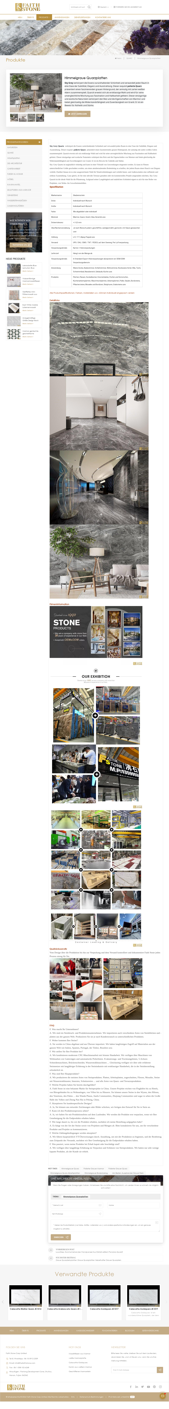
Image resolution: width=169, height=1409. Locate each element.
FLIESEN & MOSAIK (15, 174)
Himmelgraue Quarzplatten (75, 1197)
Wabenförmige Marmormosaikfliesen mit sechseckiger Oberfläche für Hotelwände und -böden (31, 279)
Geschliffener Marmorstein (80, 1371)
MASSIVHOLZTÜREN (15, 206)
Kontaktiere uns (103, 17)
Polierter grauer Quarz (118, 1168)
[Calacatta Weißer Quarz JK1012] (104, 1296)
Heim (20, 17)
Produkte (43, 17)
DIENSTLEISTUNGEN (82, 17)
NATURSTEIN (12, 147)
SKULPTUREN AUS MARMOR (19, 190)
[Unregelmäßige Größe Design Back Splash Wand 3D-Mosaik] (14, 321)
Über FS (30, 17)
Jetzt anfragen (79, 114)
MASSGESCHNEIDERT (85, 1330)
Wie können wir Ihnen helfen (20, 222)
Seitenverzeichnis (150, 1330)
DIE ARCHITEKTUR (14, 163)
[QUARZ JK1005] (25, 1296)
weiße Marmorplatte (77, 1358)
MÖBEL (10, 179)
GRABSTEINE (12, 195)
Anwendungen (62, 17)
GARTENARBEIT (13, 169)
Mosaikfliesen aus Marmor (79, 1354)
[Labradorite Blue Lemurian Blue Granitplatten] (14, 269)
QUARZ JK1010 (65, 1309)
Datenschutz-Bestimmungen (91, 1397)
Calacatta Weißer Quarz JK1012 (104, 1309)
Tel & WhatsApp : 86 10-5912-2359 (23, 1358)
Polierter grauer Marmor (94, 1168)
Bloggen (129, 1330)
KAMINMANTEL (13, 184)
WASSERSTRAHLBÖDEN (17, 200)
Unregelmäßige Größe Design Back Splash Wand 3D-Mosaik (30, 319)
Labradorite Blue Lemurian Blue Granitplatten (29, 266)
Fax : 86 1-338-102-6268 (19, 1367)
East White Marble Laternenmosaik (30, 306)
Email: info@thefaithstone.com (22, 1363)
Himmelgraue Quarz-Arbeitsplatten (65, 1173)
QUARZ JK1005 (25, 1309)
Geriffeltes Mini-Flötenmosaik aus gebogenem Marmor (31, 293)
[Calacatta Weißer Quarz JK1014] (143, 1296)
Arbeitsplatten (13, 158)
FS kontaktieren (109, 1330)
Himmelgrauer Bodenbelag (96, 1173)
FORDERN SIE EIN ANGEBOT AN (129, 7)
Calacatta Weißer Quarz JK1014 (143, 1309)
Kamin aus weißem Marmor (80, 1367)
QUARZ (129, 58)
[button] (166, 1302)
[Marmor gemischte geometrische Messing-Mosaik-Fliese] (14, 334)
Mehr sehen (27, 271)
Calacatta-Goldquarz (78, 1362)
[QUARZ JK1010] (65, 1296)
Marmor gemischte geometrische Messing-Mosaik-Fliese (32, 332)
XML (73, 1397)
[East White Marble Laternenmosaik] (14, 308)
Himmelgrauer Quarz (70, 1168)
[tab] (49, 141)
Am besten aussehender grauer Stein (128, 1173)
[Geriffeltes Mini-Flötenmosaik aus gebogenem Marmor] (14, 295)
